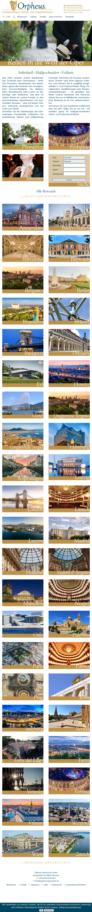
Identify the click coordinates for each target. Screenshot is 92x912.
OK (41, 910)
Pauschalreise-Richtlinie (76, 885)
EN (9, 17)
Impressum (35, 885)
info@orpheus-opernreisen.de (78, 10)
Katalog (33, 17)
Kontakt (43, 17)
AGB (46, 885)
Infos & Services (55, 17)
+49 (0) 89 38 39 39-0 (74, 8)
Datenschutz (49, 910)
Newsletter (70, 17)
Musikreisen (22, 17)
